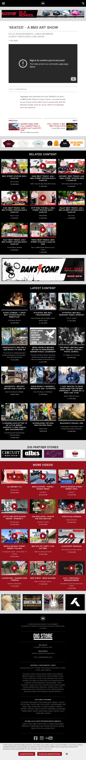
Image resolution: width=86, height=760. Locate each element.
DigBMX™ (55, 624)
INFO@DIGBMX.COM (45, 657)
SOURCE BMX (61, 709)
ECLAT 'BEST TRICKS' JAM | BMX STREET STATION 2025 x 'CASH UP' (71, 210)
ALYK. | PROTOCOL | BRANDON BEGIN (71, 579)
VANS (62, 711)
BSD (40, 702)
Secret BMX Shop (51, 726)
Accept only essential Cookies (49, 754)
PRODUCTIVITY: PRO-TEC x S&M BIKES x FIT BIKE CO (14, 348)
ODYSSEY (23, 709)
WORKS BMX (40, 713)
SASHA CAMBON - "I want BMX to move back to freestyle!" (14, 315)
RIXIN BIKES (51, 709)
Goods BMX (59, 724)
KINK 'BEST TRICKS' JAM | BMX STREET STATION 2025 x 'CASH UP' (14, 210)
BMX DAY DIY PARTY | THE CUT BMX (43, 547)
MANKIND (52, 706)
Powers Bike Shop (37, 726)
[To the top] (43, 618)
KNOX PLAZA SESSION (71, 517)
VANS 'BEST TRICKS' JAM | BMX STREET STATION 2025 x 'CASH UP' (43, 178)
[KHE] (75, 602)
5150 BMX (50, 724)
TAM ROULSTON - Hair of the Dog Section (43, 518)
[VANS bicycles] (75, 454)
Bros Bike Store (40, 102)
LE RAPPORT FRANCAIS (71, 546)
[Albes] (32, 454)
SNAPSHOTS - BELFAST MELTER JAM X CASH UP (14, 387)
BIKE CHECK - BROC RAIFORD (43, 578)
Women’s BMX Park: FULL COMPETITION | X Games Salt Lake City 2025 (30, 127)
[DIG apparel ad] (43, 143)
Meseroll (25, 726)
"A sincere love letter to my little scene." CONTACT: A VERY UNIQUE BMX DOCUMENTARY (14, 426)
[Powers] (53, 454)
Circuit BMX (32, 724)
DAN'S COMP (35, 704)
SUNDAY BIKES (27, 711)
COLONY (61, 702)
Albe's (24, 724)
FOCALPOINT (45, 704)
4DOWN (48, 713)
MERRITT (59, 706)
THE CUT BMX (25, 704)
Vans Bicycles (49, 728)
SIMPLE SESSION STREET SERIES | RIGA (72, 488)
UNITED (56, 711)
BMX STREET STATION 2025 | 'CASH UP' (14, 177)
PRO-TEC (44, 709)
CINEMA (55, 702)
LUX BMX (45, 706)
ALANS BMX (25, 702)
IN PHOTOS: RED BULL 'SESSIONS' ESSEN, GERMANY (71, 314)
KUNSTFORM (36, 706)
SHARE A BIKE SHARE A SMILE (43, 711)
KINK (29, 706)
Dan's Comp (42, 724)
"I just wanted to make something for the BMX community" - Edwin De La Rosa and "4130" (71, 389)
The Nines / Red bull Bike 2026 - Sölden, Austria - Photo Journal (72, 349)
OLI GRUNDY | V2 (14, 487)
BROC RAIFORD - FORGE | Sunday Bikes (43, 488)
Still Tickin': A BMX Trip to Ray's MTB (56, 125)
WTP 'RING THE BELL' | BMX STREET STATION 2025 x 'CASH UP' (43, 210)
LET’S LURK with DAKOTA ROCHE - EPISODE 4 (14, 518)
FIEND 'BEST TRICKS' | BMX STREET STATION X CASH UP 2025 (43, 242)
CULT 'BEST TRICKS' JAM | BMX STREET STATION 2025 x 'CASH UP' (14, 242)
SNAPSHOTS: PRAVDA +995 (71, 423)
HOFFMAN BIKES (56, 704)
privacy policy (47, 749)
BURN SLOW (47, 702)
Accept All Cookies (26, 754)
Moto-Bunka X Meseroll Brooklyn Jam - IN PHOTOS (43, 387)
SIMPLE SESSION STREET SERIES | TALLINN (14, 547)
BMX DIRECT (34, 702)
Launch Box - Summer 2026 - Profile (14, 579)
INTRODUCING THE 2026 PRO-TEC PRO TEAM (43, 424)
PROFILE (31, 709)
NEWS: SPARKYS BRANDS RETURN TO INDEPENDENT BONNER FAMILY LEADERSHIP (43, 349)
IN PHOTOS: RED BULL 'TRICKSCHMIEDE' (43, 314)
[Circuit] (11, 454)
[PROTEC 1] (43, 14)
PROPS (37, 709)
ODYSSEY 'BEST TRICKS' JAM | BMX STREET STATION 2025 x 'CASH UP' (71, 178)
